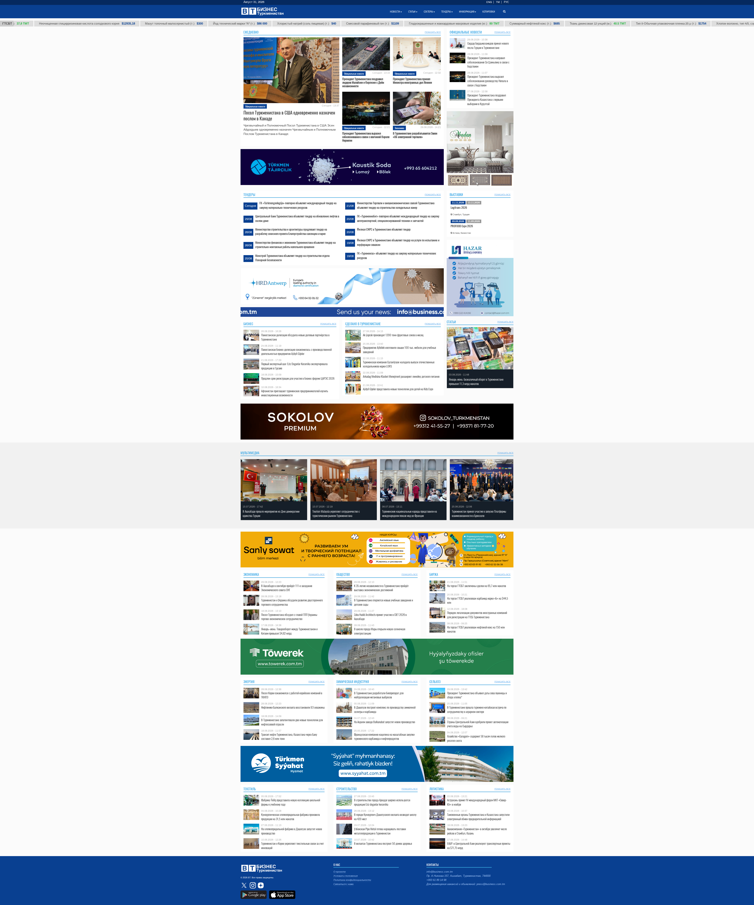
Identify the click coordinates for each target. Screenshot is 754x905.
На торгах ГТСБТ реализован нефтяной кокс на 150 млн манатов (476, 629)
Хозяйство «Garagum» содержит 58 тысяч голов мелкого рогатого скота (476, 738)
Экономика (399, 128)
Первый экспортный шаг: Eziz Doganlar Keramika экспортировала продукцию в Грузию (294, 366)
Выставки (456, 194)
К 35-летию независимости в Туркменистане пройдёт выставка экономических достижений (381, 588)
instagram (252, 885)
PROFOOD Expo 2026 (462, 226)
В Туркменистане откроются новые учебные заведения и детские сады (383, 602)
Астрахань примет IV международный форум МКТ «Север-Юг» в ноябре (477, 802)
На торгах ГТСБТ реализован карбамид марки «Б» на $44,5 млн (477, 600)
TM (498, 2)
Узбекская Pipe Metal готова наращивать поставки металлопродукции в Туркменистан (380, 831)
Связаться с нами (343, 884)
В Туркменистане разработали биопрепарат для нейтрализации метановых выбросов (379, 695)
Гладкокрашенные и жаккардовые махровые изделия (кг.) (396, 23)
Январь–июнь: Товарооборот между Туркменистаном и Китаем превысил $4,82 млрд (289, 631)
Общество (343, 574)
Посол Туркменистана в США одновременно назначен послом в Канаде (289, 115)
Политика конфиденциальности (352, 880)
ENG (489, 2)
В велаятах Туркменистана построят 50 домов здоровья (383, 843)
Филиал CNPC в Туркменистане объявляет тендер (384, 229)
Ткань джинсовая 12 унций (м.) (540, 23)
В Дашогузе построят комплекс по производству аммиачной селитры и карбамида (384, 709)
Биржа (433, 574)
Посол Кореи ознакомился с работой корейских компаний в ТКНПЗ (291, 695)
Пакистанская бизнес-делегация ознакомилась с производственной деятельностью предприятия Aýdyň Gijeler (296, 351)
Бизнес (248, 324)
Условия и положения (345, 876)
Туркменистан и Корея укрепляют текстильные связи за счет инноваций (292, 845)
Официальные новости (255, 106)
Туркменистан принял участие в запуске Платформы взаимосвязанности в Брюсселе (479, 513)
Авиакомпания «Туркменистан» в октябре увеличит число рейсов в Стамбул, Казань (477, 831)
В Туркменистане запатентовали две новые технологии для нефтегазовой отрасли (292, 722)
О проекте (339, 871)
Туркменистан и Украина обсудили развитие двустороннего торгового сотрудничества (292, 602)
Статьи (451, 322)
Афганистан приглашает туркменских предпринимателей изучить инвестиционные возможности (294, 393)
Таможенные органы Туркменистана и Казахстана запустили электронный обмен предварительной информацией (478, 816)
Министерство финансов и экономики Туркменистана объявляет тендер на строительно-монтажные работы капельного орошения (295, 244)
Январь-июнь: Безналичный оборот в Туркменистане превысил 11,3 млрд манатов (476, 381)
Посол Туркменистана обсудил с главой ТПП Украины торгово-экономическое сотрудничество (289, 617)
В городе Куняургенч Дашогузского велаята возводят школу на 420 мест (385, 816)
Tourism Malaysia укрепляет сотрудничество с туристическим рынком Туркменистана (336, 513)
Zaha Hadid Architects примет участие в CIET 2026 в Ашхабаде (380, 617)
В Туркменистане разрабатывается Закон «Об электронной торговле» (415, 134)
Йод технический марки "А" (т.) (182, 23)
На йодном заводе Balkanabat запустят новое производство (384, 722)
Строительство (346, 789)
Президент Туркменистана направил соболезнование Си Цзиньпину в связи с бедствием (488, 62)
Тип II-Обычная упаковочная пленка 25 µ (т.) (613, 23)
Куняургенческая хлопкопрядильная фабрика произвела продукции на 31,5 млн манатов (290, 816)
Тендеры (249, 194)
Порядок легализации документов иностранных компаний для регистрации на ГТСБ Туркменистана (477, 615)
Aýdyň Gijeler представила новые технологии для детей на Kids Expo (398, 389)
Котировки (488, 11)
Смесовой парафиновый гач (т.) (314, 23)
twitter (244, 885)
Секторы (428, 11)
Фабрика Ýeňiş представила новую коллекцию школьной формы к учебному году (290, 802)
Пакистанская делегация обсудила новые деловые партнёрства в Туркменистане (295, 337)
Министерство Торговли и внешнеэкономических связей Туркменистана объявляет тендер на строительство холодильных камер (395, 205)
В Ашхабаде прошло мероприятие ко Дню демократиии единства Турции (271, 513)
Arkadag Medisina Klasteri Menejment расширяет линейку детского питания (401, 376)
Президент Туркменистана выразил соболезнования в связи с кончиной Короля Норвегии (365, 136)
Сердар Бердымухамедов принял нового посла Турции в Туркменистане (488, 45)
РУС (506, 2)
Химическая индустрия (352, 681)
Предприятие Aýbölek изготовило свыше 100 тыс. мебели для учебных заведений (399, 349)
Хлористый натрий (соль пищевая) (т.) (249, 23)
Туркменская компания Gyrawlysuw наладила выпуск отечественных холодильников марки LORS (399, 364)
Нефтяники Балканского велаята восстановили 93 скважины (293, 707)
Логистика (436, 789)
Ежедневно (251, 32)
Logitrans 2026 (459, 207)
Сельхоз (435, 681)
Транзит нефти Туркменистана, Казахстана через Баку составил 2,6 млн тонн (289, 736)
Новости (395, 11)
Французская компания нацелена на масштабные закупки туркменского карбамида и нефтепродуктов (384, 736)
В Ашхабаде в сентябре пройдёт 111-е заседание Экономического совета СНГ (286, 588)
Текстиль (249, 789)
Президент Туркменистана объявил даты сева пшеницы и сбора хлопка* (477, 695)
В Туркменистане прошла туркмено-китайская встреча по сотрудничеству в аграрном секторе (476, 709)
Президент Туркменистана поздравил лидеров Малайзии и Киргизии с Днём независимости (363, 82)
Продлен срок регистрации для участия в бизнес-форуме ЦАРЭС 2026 (297, 378)
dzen (260, 885)
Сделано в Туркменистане (363, 324)
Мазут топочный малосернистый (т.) (116, 23)
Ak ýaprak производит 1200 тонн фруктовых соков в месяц (393, 335)
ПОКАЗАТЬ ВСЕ (433, 32)
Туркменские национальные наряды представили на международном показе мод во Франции (409, 513)
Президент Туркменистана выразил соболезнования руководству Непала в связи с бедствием (487, 80)
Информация (466, 11)
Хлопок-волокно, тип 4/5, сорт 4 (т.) (691, 23)
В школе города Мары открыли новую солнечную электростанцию (379, 631)
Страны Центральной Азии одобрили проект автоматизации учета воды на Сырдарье (477, 724)
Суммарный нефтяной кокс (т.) (477, 23)
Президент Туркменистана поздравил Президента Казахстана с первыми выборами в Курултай (486, 99)
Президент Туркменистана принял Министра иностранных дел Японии (412, 80)
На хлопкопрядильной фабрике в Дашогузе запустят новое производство (291, 831)
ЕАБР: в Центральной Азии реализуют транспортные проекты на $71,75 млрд (478, 845)
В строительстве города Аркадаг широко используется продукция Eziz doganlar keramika (382, 802)
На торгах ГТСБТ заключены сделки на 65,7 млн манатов (476, 586)
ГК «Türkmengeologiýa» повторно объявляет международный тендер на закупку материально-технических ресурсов (297, 205)
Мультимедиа (250, 453)
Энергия (248, 681)
